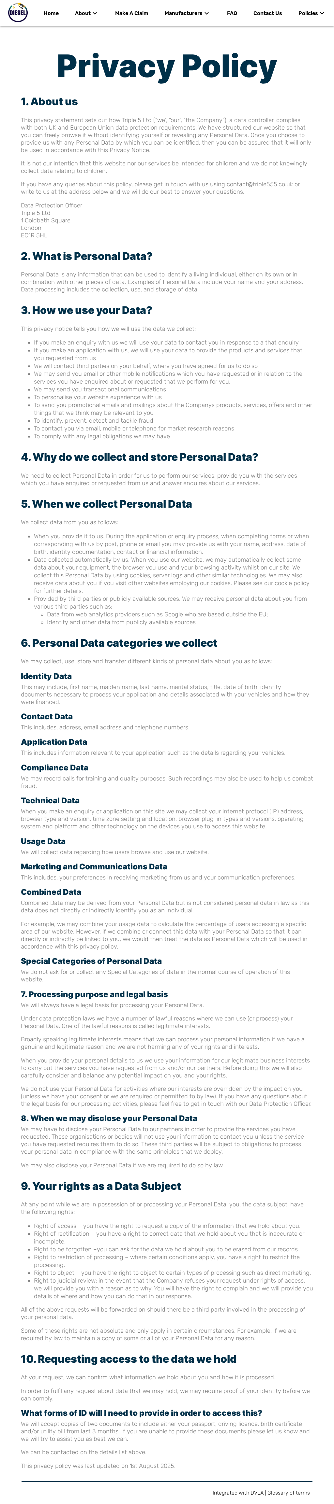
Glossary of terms (288, 1493)
